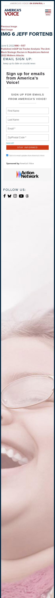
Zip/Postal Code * (16, 136)
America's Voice (27, 3)
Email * (11, 127)
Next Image (7, 29)
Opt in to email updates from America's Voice (26, 156)
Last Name (13, 118)
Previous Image (9, 26)
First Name (13, 109)
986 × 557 (20, 45)
